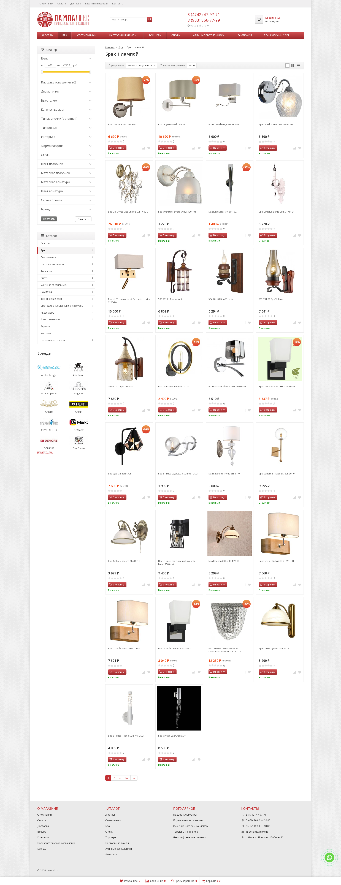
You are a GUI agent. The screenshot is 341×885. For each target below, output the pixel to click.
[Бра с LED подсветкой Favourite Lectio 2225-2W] (129, 271)
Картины (46, 333)
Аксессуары (48, 312)
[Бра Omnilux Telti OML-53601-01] (280, 97)
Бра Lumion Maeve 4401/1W (173, 386)
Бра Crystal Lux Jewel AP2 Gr (224, 124)
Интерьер (48, 137)
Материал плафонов (55, 173)
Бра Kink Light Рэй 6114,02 (223, 211)
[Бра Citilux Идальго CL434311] (129, 533)
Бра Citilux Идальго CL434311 (124, 561)
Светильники (86, 35)
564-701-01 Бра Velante (120, 386)
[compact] (298, 65)
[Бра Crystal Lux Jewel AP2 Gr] (229, 97)
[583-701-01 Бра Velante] (280, 271)
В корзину (118, 147)
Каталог (51, 236)
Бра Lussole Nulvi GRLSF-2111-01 (276, 561)
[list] (293, 65)
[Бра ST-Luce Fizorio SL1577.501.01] (129, 708)
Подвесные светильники (188, 820)
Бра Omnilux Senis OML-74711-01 (276, 211)
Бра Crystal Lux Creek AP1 (172, 735)
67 (126, 778)
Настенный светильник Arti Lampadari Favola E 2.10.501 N (225, 650)
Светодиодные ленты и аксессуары (62, 305)
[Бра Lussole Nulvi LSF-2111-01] (129, 621)
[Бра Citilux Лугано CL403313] (280, 621)
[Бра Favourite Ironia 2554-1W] (229, 446)
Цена (44, 58)
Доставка (75, 3)
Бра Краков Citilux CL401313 (224, 561)
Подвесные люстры (185, 814)
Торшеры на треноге (185, 831)
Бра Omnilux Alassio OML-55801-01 (227, 386)
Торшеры (155, 35)
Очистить (83, 219)
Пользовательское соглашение (56, 843)
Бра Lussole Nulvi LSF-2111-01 (124, 648)
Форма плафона (52, 146)
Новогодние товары (53, 340)
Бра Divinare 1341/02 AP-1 (122, 124)
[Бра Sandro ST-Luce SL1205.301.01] (280, 446)
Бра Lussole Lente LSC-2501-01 (174, 648)
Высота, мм (49, 100)
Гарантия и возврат (96, 3)
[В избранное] (149, 148)
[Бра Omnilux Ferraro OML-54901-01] (179, 184)
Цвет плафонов (52, 164)
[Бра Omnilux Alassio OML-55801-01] (229, 359)
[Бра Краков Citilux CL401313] (229, 533)
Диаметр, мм (50, 91)
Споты (175, 35)
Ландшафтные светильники (189, 837)
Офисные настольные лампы (190, 826)
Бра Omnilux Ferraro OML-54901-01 (177, 211)
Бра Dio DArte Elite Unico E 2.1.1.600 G (128, 211)
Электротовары (50, 319)
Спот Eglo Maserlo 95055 (171, 124)
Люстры (47, 35)
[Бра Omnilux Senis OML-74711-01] (280, 184)
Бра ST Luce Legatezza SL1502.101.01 (178, 473)
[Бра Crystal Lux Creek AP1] (179, 708)
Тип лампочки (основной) (59, 118)
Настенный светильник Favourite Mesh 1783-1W (177, 562)
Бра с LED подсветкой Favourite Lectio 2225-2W (129, 300)
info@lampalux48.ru (257, 831)
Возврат (42, 831)
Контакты (117, 3)
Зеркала (45, 326)
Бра (64, 35)
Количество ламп (53, 109)
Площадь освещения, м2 (58, 82)
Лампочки (244, 35)
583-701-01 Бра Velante (271, 299)
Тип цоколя (49, 127)
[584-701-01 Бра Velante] (229, 271)
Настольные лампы (123, 35)
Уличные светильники (208, 35)
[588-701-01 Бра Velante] (179, 271)
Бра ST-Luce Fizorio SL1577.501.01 (126, 735)
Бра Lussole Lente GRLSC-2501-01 (277, 386)
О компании (46, 3)
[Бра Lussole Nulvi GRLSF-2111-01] (280, 533)
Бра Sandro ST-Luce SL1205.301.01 (277, 473)
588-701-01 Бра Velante (170, 299)
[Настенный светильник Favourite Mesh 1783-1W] (179, 533)
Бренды (41, 848)
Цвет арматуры (52, 191)
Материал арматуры (55, 182)
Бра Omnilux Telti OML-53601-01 (276, 124)
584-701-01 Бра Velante (221, 299)
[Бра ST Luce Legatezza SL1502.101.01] (179, 446)
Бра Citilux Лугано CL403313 (274, 648)
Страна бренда (51, 200)
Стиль (45, 155)
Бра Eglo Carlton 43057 (120, 473)
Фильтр (51, 50)
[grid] (287, 65)
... (300, 35)
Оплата (61, 3)
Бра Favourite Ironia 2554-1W (224, 473)
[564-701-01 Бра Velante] (129, 359)
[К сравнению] (143, 148)
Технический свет (276, 35)
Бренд (45, 209)
